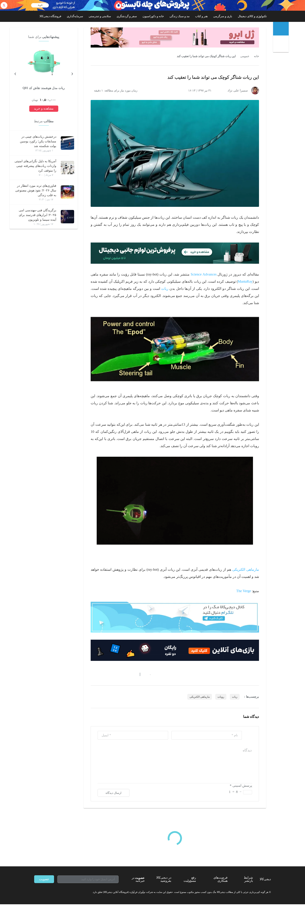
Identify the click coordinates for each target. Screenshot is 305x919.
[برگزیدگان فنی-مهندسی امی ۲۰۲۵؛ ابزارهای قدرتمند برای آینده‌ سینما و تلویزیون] (67, 216)
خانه (256, 56)
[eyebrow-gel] (175, 37)
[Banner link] (152, 5)
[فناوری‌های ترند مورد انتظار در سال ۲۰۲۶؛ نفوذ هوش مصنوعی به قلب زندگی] (67, 192)
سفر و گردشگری (127, 16)
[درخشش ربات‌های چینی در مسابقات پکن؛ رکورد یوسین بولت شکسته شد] (67, 143)
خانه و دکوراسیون (153, 16)
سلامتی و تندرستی (100, 16)
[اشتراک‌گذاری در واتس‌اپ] (100, 674)
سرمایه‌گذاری (75, 16)
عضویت (44, 879)
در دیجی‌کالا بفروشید (163, 879)
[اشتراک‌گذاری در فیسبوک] (116, 674)
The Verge (243, 591)
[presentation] (72, 73)
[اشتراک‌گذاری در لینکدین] (124, 674)
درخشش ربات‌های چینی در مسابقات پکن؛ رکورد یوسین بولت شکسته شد (38, 141)
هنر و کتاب (201, 16)
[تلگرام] (36, 892)
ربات (164, 288)
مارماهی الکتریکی (245, 569)
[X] (52, 892)
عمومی (244, 56)
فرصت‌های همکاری (220, 879)
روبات (220, 696)
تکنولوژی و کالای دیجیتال (252, 16)
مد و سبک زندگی (179, 16)
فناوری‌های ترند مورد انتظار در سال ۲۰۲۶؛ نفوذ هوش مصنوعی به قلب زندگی (35, 190)
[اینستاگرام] (44, 892)
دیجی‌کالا (265, 879)
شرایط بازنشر (248, 879)
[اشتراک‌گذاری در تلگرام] (92, 674)
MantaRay (245, 281)
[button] (148, 674)
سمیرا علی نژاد (238, 90)
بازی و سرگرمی (222, 16)
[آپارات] (60, 892)
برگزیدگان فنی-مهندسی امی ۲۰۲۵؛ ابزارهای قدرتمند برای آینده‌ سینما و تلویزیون (37, 215)
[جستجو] (281, 45)
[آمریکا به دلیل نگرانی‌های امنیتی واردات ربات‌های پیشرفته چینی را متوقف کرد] (67, 167)
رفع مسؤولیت (190, 879)
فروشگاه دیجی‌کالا (50, 16)
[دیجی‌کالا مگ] (281, 28)
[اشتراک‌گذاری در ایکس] (108, 674)
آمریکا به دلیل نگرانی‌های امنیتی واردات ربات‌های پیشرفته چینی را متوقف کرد (35, 166)
